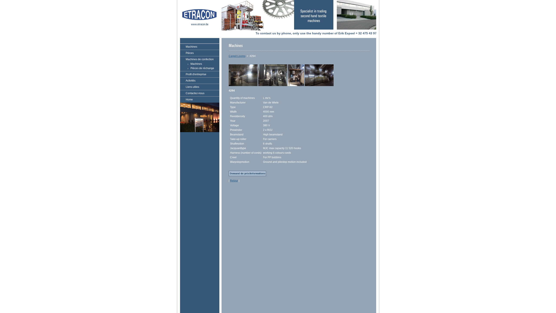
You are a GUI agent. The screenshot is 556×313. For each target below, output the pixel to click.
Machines (191, 46)
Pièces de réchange (202, 68)
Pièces (190, 53)
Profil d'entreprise (196, 74)
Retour (234, 180)
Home (189, 99)
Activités (190, 80)
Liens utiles (192, 86)
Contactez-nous (195, 93)
